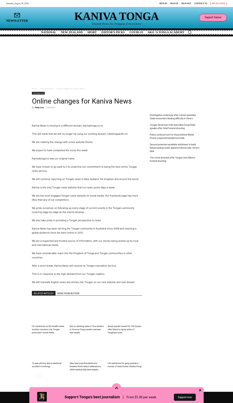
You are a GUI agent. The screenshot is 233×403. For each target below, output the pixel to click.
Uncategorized (46, 88)
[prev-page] (34, 376)
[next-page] (39, 376)
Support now (185, 397)
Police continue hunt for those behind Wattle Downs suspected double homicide (172, 136)
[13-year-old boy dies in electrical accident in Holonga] (49, 349)
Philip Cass (39, 107)
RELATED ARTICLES (44, 293)
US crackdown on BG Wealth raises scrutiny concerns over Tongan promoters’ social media (48, 329)
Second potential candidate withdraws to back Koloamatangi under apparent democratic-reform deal (175, 147)
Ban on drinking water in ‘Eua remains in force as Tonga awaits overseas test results (87, 329)
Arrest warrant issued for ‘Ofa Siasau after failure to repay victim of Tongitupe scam (124, 329)
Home (34, 88)
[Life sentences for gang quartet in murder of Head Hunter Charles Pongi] (125, 349)
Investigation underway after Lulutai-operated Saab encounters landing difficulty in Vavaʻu (173, 117)
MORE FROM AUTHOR (68, 293)
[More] (69, 114)
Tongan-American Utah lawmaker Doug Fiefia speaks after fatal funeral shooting (172, 126)
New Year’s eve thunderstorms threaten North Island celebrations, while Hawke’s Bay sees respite (85, 366)
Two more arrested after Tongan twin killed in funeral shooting (172, 159)
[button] (190, 32)
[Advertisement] (116, 60)
